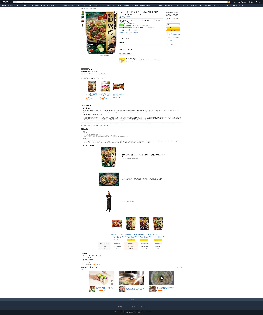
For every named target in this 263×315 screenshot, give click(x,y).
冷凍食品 (90, 8)
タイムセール (58, 5)
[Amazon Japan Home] (120, 307)
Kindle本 (85, 5)
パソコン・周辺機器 (117, 5)
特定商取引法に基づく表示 (146, 311)
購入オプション (117, 240)
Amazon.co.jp (175, 33)
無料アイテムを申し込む (143, 25)
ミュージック (71, 5)
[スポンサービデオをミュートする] (112, 284)
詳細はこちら (132, 23)
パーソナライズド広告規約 (130, 311)
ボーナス (122, 25)
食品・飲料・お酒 (84, 8)
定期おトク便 (228, 5)
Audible (192, 5)
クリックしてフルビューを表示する (101, 55)
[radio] (82, 13)
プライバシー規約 (121, 311)
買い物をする (151, 27)
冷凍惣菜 (94, 8)
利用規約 (115, 311)
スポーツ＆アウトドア (170, 5)
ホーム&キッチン (78, 5)
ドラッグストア (135, 5)
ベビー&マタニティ (220, 5)
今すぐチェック (129, 61)
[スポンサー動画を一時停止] (112, 281)
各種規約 (138, 311)
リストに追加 (170, 44)
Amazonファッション (93, 5)
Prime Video (51, 5)
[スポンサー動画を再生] (131, 278)
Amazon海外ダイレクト (238, 5)
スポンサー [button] (83, 269)
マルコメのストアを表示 (124, 16)
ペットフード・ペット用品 (201, 5)
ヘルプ (17, 5)
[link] (92, 95)
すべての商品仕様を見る (125, 53)
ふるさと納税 (23, 5)
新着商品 (65, 5)
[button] (4, 5)
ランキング (37, 5)
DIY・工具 (155, 5)
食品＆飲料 (109, 5)
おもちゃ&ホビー (127, 5)
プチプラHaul (30, 5)
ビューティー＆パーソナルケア (182, 5)
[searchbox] (122, 2)
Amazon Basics (44, 5)
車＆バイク (161, 5)
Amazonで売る (211, 5)
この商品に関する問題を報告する (128, 56)
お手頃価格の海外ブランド (146, 5)
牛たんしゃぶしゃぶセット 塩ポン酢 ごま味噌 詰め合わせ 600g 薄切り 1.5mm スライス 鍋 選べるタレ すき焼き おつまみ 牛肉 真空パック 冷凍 (135, 289)
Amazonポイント (11, 5)
